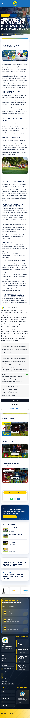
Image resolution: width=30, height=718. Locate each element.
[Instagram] (5, 684)
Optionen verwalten (15, 408)
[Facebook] (2, 684)
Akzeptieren (15, 400)
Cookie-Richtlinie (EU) (7, 716)
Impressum (21, 410)
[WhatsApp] (12, 684)
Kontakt (5, 705)
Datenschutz (16, 410)
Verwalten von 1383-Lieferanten (9, 398)
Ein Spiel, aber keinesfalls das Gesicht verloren (22, 666)
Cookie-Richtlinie (9, 410)
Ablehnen (15, 404)
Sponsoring (6, 701)
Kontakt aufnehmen (9, 516)
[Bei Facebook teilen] (18, 499)
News (4, 695)
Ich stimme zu (15, 431)
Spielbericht (5, 15)
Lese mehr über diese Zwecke (22, 398)
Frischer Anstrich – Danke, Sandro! (23, 650)
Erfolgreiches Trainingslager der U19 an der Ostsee (22, 642)
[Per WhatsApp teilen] (11, 499)
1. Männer (13, 15)
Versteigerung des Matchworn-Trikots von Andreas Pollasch (23, 658)
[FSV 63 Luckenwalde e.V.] (5, 640)
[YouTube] (9, 684)
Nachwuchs (6, 698)
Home (4, 691)
